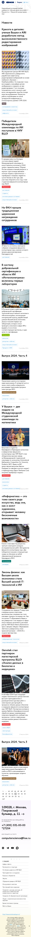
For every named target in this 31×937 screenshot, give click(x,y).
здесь (11, 924)
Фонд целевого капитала (10, 884)
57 (6, 796)
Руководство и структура (10, 867)
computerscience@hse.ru (16, 838)
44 (15, 791)
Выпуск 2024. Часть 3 (14, 742)
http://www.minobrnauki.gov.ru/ (11, 914)
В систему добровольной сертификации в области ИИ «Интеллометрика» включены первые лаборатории (13, 274)
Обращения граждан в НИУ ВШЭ (12, 881)
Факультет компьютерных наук (14, 13)
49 (6, 794)
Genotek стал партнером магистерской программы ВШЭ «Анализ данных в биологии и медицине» (12, 659)
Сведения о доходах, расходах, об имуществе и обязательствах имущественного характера (12, 891)
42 (9, 791)
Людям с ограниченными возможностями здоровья (14, 899)
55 (25, 794)
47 (24, 791)
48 (3, 794)
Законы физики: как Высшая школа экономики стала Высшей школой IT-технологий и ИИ (13, 578)
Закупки (5, 878)
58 (9, 796)
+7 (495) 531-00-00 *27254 (13, 826)
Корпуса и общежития (9, 875)
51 (12, 794)
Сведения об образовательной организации (15, 896)
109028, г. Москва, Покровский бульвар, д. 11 (14, 810)
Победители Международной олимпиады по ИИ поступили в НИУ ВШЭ (12, 127)
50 (9, 794)
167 (3, 799)
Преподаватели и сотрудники (11, 873)
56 (3, 796)
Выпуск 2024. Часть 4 (14, 355)
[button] (11, 859)
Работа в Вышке (7, 906)
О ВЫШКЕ (6, 861)
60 (16, 796)
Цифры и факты (7, 864)
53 (18, 794)
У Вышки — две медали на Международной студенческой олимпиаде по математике (12, 414)
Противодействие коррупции (11, 887)
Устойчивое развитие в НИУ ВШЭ (12, 870)
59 (12, 796)
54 (22, 794)
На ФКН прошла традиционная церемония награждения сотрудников (11, 214)
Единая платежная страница (10, 903)
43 (12, 791)
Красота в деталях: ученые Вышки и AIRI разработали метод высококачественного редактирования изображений (14, 37)
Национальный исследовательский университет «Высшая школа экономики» (14, 9)
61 (19, 796)
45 (18, 791)
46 (21, 791)
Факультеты (5, 12)
